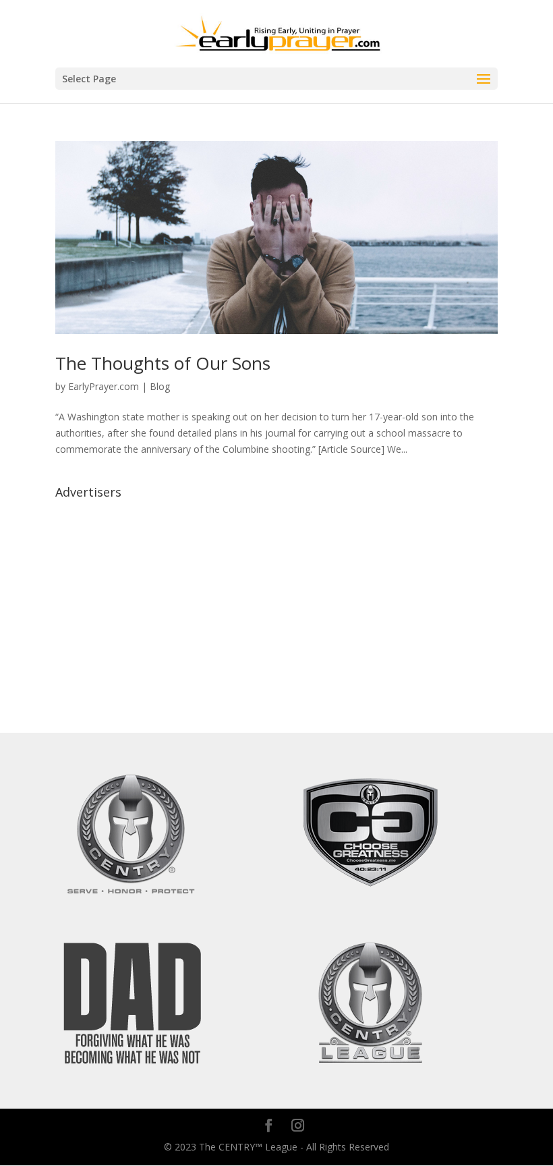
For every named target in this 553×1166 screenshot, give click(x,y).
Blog (160, 386)
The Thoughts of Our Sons (162, 363)
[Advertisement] (276, 599)
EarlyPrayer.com (103, 386)
